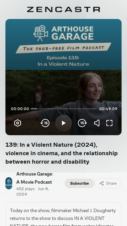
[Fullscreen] (109, 123)
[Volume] (98, 123)
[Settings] (17, 123)
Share (111, 183)
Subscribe (79, 183)
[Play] (64, 123)
